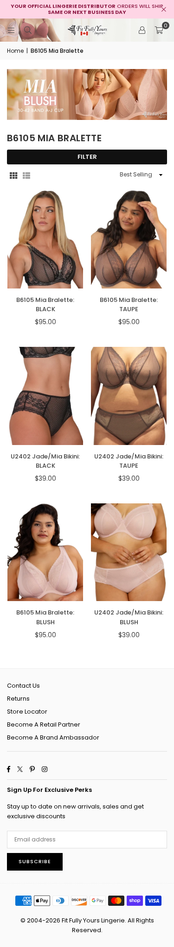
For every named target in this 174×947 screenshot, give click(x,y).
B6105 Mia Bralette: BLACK (45, 304)
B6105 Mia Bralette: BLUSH (45, 617)
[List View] (26, 175)
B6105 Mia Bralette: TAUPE (129, 304)
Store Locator (27, 711)
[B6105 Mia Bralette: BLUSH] (45, 552)
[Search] (27, 30)
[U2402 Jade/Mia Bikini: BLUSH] (129, 552)
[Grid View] (13, 175)
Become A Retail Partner (43, 724)
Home (15, 51)
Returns (18, 698)
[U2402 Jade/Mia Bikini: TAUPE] (129, 396)
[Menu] (11, 30)
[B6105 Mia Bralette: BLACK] (45, 239)
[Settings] (142, 30)
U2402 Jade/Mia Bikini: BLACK (45, 461)
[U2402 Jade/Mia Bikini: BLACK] (45, 396)
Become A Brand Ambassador (53, 737)
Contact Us (23, 685)
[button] (158, 30)
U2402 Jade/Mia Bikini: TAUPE (128, 461)
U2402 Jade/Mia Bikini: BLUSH (128, 617)
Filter (87, 156)
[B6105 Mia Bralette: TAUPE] (129, 239)
